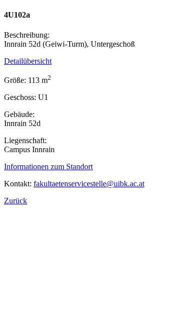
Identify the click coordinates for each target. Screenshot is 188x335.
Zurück (15, 200)
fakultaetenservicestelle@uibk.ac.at (89, 183)
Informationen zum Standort (48, 166)
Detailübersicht (28, 61)
